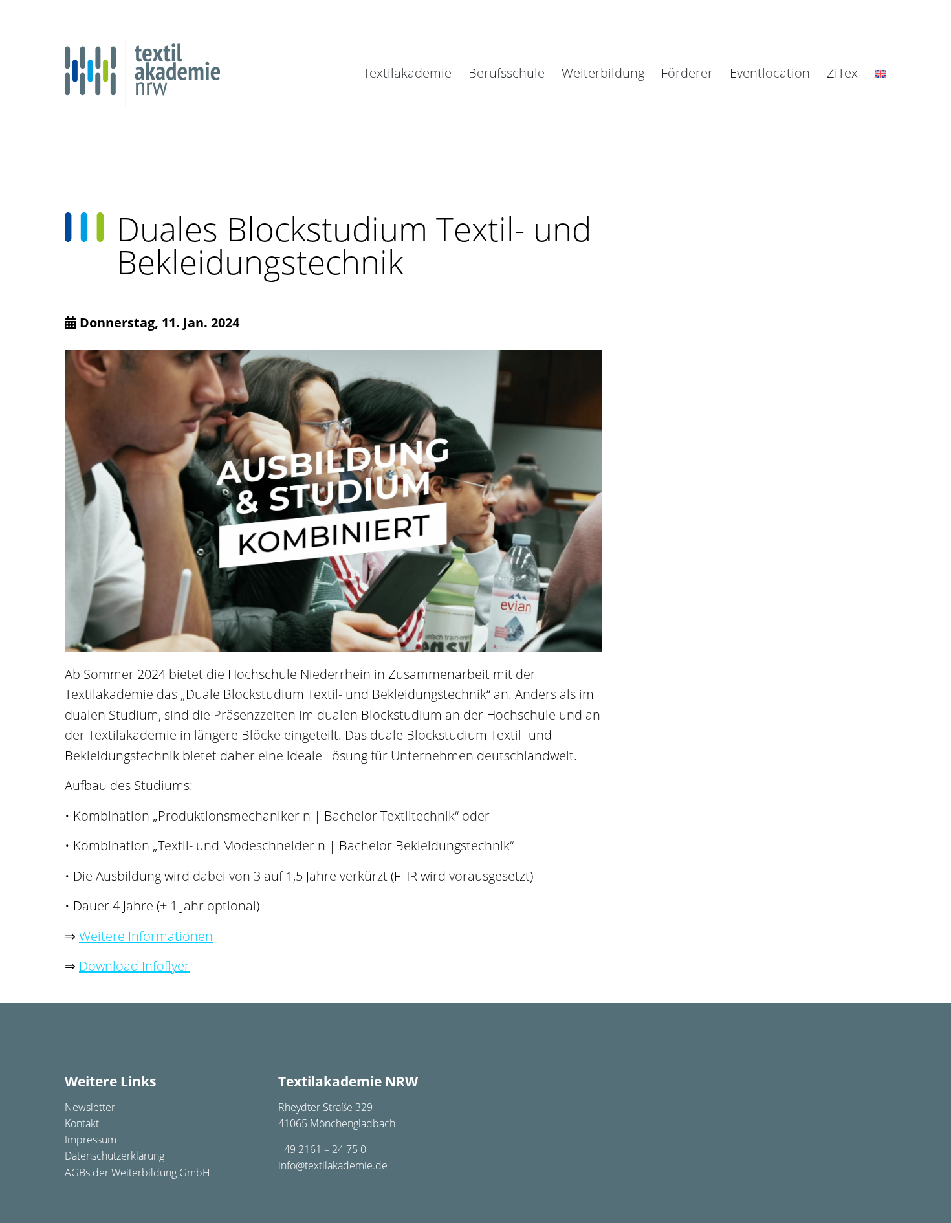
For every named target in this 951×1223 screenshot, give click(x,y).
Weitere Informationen (146, 936)
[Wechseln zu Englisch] (880, 73)
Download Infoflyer (134, 966)
